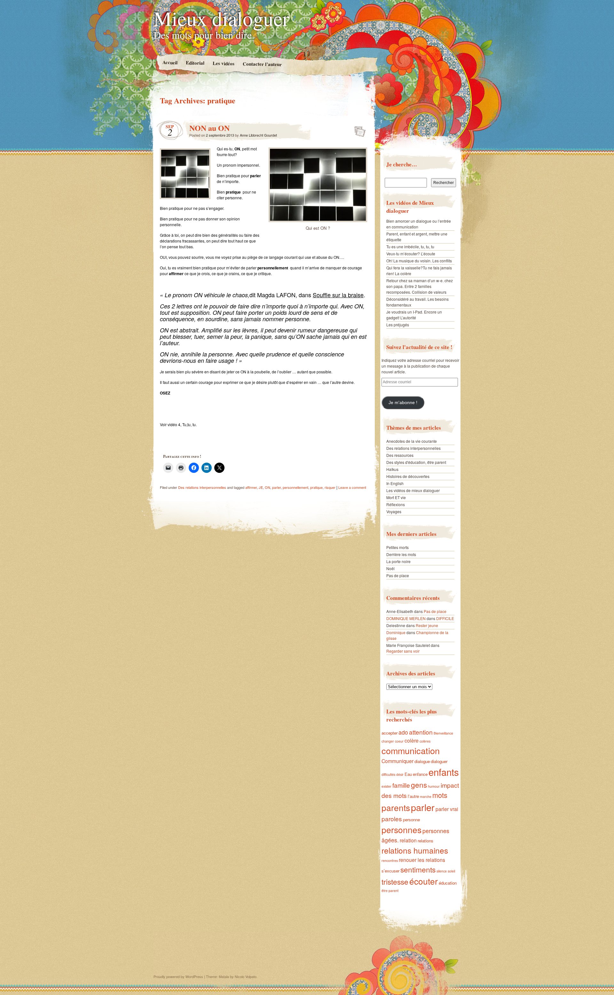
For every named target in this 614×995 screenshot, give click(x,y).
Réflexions (395, 504)
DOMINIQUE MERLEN (406, 618)
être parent (390, 890)
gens (419, 784)
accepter (390, 733)
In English (395, 483)
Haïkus (392, 469)
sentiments (418, 869)
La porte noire (398, 561)
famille (401, 785)
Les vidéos (223, 63)
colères (425, 741)
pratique (316, 487)
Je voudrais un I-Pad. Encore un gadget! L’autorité (414, 314)
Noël (390, 568)
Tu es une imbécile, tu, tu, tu (410, 246)
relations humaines (415, 850)
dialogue (422, 761)
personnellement (295, 487)
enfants (444, 771)
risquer (330, 487)
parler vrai (447, 808)
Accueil (169, 62)
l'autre (413, 796)
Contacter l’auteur (261, 64)
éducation (448, 883)
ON (267, 487)
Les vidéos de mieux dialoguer (413, 490)
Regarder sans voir (403, 651)
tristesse (395, 881)
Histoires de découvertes (407, 476)
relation (408, 840)
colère (412, 740)
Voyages (393, 511)
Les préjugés (397, 324)
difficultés (388, 774)
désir (400, 774)
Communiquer (397, 760)
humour (434, 786)
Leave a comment (352, 487)
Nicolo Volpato (245, 976)
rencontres (390, 860)
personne (411, 819)
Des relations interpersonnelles (202, 487)
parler (276, 487)
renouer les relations (422, 859)
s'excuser (390, 871)
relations (425, 841)
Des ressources (399, 455)
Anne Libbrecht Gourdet (258, 135)
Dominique (395, 632)
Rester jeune (427, 625)
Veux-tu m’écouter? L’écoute (410, 253)
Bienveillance (443, 733)
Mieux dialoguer (221, 18)
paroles (392, 818)
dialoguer (439, 761)
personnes (401, 829)
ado (403, 732)
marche (425, 796)
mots (439, 795)
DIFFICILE (445, 618)
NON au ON (209, 127)
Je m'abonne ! (403, 402)
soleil (451, 871)
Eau (408, 774)
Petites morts (397, 547)
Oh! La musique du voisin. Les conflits (419, 260)
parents (396, 807)
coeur (399, 741)
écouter (423, 881)
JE (261, 487)
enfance (420, 774)
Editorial (194, 62)
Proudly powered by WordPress (178, 976)
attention (421, 732)
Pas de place (397, 575)
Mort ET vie (396, 497)
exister (386, 786)
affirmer (251, 487)
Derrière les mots (401, 554)
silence (442, 871)
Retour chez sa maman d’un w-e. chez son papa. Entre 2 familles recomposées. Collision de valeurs (419, 286)
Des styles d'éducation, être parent (416, 462)
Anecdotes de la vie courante (411, 441)
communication (411, 750)
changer (388, 741)
